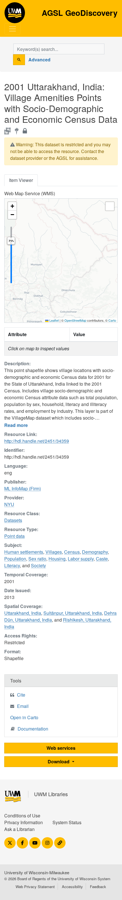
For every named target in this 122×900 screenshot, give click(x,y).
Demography (95, 552)
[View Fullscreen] (110, 206)
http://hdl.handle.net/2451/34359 (36, 441)
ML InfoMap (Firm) (22, 488)
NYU (9, 504)
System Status (66, 822)
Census (72, 552)
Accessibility (72, 886)
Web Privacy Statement (35, 886)
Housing (57, 558)
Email (23, 706)
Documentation (33, 728)
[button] (12, 206)
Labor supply (81, 558)
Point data (14, 536)
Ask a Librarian (19, 829)
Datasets (13, 520)
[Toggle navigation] (12, 29)
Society (38, 565)
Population (15, 558)
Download (59, 761)
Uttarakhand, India (22, 613)
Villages (53, 552)
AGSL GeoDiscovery (15, 14)
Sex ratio (37, 558)
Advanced (39, 59)
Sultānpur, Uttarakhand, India (72, 613)
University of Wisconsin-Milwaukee (36, 872)
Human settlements (23, 552)
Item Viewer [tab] (21, 180)
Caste (102, 558)
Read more (16, 425)
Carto (112, 320)
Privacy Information (23, 822)
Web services (61, 748)
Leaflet (54, 320)
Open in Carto (24, 717)
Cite (21, 694)
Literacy (12, 565)
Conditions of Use (22, 815)
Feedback (98, 886)
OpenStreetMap (75, 320)
